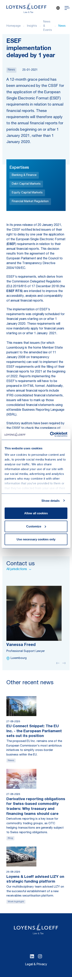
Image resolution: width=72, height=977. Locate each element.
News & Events (47, 26)
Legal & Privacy (36, 964)
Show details (50, 500)
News (62, 26)
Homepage (13, 26)
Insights (32, 26)
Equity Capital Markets (27, 192)
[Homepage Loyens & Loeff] (26, 8)
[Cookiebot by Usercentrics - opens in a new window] (50, 434)
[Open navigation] (67, 8)
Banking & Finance (24, 175)
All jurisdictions (16, 569)
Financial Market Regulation (30, 201)
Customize (33, 526)
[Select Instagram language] (40, 956)
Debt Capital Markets (26, 183)
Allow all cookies (36, 513)
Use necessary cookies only (36, 539)
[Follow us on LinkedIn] (32, 956)
